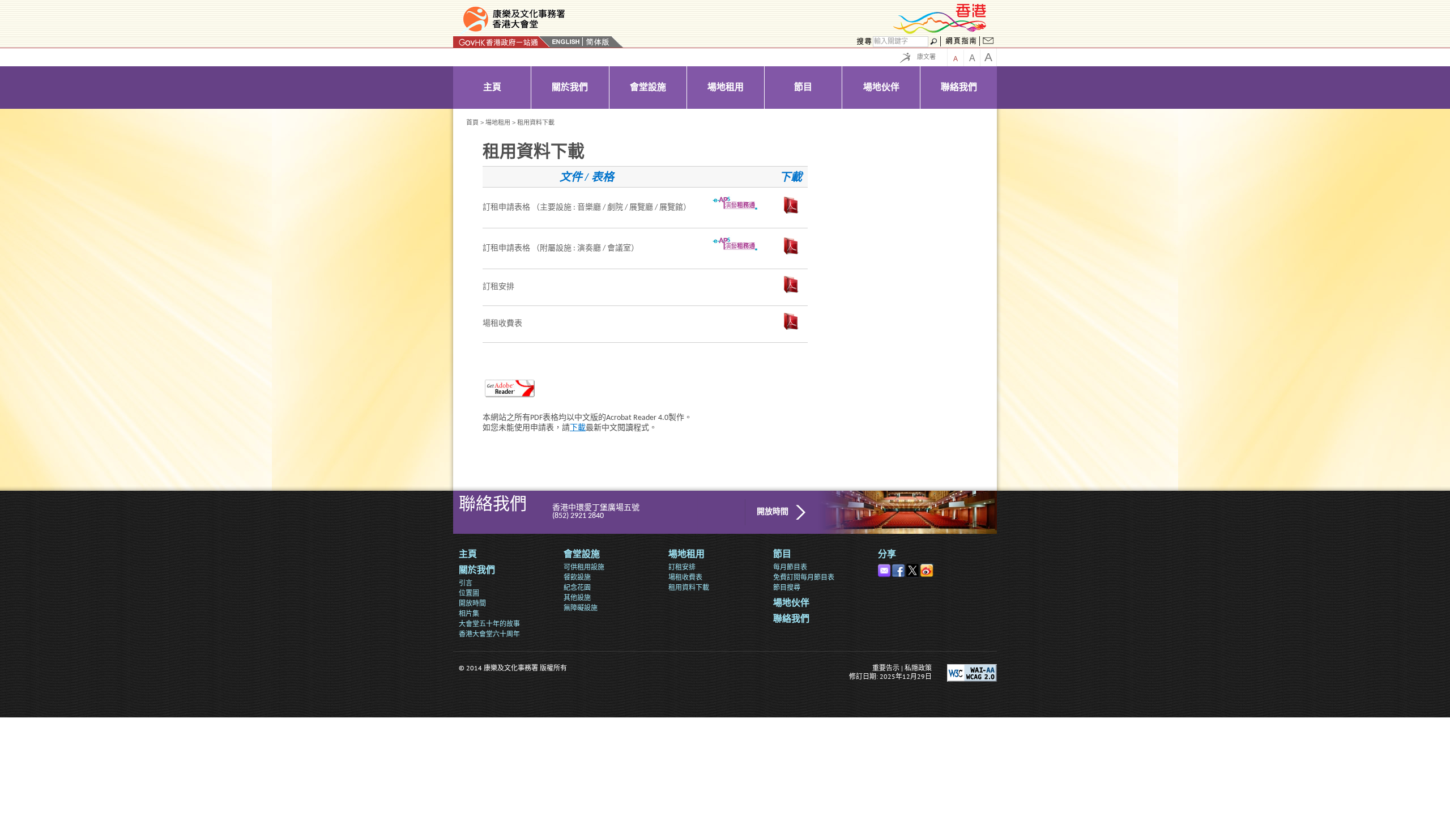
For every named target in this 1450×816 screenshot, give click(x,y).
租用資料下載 (688, 587)
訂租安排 (682, 567)
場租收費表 (685, 577)
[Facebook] (899, 568)
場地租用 (497, 122)
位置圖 (469, 593)
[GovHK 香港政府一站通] (501, 42)
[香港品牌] (940, 32)
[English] (566, 42)
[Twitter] (913, 568)
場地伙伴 (791, 603)
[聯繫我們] (988, 42)
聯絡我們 (791, 619)
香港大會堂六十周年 (489, 634)
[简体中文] (597, 42)
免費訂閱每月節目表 (803, 577)
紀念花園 (577, 587)
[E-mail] (885, 568)
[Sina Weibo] (927, 568)
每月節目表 (790, 567)
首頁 (472, 122)
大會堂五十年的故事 (489, 623)
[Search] (862, 42)
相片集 (469, 613)
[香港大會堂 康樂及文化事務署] (590, 19)
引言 (465, 583)
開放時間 (772, 512)
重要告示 (885, 668)
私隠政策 (918, 668)
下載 (578, 428)
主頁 (468, 554)
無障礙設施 (581, 608)
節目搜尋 (786, 587)
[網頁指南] (961, 42)
